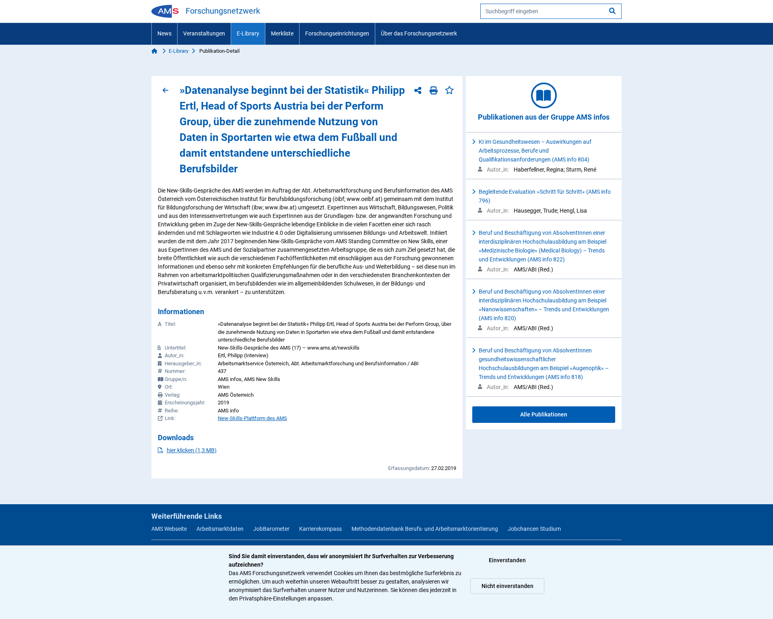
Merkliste (282, 33)
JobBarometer (271, 529)
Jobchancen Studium (534, 529)
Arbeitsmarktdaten (220, 529)
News (164, 33)
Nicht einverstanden (507, 586)
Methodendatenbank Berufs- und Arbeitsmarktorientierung (424, 529)
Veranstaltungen (204, 33)
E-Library (248, 33)
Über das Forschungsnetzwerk (419, 33)
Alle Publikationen (543, 414)
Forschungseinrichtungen (337, 33)
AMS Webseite (169, 529)
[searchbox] (551, 11)
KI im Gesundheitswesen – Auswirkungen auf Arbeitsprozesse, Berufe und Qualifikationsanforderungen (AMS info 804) (535, 151)
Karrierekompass (320, 529)
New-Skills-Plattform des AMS (252, 418)
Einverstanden (507, 560)
